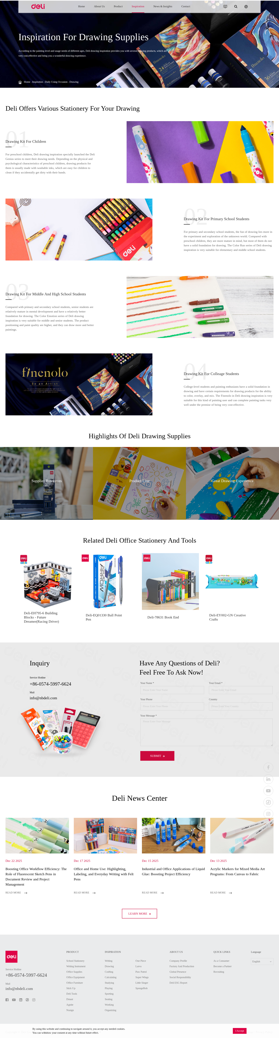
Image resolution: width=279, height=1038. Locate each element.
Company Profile (178, 960)
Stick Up (70, 988)
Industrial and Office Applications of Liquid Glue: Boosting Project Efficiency (173, 871)
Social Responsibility (180, 977)
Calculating (110, 977)
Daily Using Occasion (56, 81)
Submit (156, 755)
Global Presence (178, 971)
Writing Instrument (75, 966)
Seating (108, 999)
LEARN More (138, 913)
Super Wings (142, 977)
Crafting (109, 971)
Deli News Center (139, 798)
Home (81, 6)
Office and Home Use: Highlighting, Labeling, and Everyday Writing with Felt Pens (104, 874)
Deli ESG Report (178, 982)
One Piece (140, 960)
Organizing (110, 1010)
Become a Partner (222, 966)
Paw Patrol (141, 971)
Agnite (69, 1004)
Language (256, 952)
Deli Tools (71, 993)
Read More (13, 892)
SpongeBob (141, 988)
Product (118, 6)
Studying (109, 982)
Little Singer (141, 982)
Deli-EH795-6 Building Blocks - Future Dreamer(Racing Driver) (41, 617)
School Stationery (75, 960)
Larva (138, 966)
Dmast (69, 999)
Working (109, 1004)
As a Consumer (221, 960)
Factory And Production (182, 966)
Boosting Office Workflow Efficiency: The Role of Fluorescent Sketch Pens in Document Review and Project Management (36, 876)
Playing (109, 988)
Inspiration (138, 6)
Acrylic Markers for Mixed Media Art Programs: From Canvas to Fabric (237, 871)
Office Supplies (74, 971)
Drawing (73, 81)
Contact (185, 6)
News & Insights (162, 6)
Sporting (109, 993)
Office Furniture (74, 982)
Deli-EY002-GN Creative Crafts (227, 617)
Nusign (70, 1010)
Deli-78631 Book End (163, 617)
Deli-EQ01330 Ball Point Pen (104, 617)
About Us (99, 6)
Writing (108, 960)
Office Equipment (75, 977)
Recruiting (218, 971)
